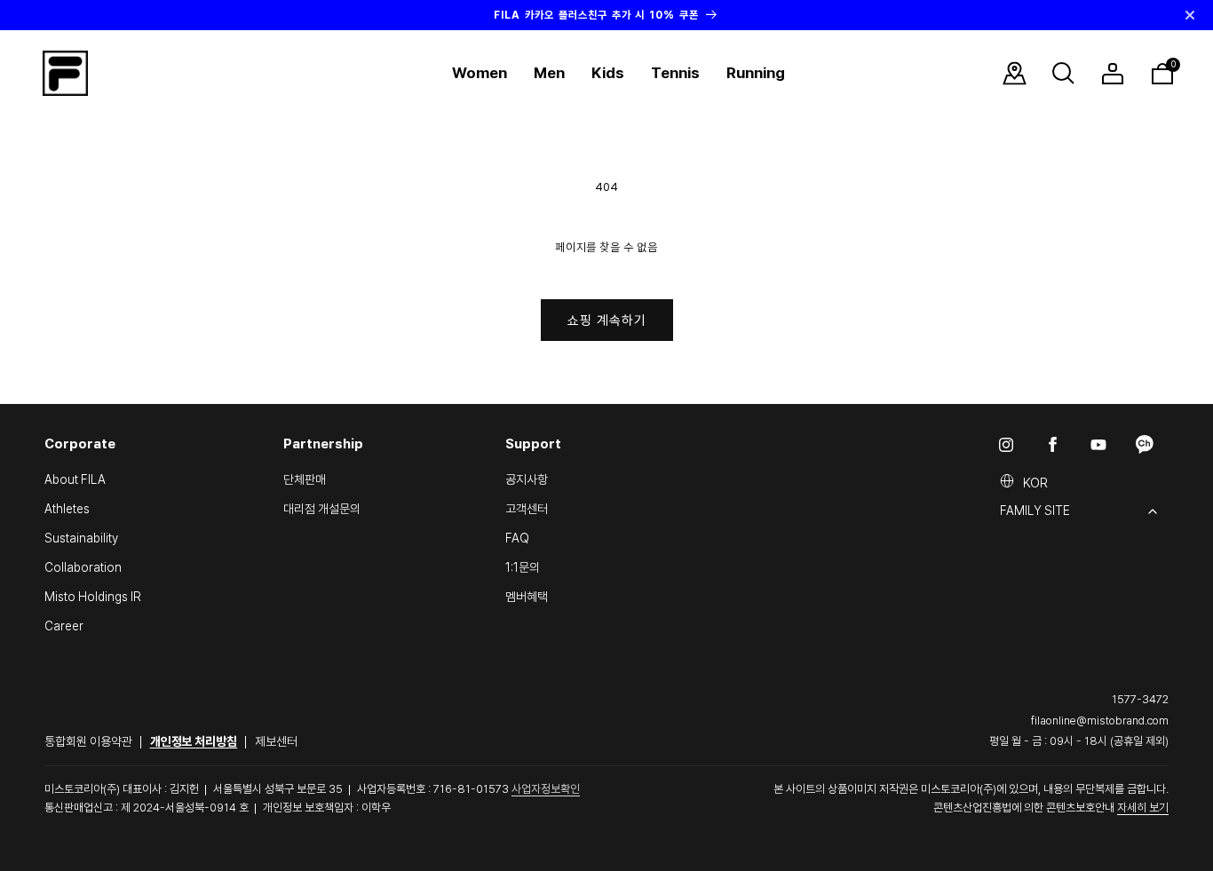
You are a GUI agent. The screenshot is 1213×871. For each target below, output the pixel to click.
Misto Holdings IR (92, 597)
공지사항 (526, 479)
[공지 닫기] (1190, 15)
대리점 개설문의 (322, 509)
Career (63, 626)
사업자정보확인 (545, 789)
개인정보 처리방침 (194, 741)
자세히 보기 (1143, 807)
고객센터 (526, 509)
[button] (479, 73)
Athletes (67, 509)
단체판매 (304, 479)
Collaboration (83, 567)
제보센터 (276, 741)
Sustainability (81, 538)
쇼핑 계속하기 (606, 321)
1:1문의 (522, 567)
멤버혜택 (526, 597)
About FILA (75, 479)
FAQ (517, 538)
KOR (1035, 483)
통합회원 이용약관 (88, 741)
